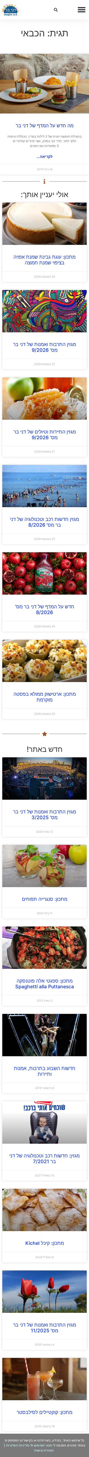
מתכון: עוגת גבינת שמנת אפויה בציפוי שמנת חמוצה (44, 259)
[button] (81, 9)
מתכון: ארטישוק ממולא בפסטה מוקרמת (44, 697)
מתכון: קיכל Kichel (44, 1243)
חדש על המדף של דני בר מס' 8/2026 (44, 609)
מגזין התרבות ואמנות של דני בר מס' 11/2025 (44, 1327)
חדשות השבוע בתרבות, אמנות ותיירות (44, 1071)
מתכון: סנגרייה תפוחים (44, 899)
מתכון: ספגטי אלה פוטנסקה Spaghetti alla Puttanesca (44, 983)
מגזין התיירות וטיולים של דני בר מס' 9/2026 (44, 434)
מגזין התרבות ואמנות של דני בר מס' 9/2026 (44, 347)
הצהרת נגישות (44, 1450)
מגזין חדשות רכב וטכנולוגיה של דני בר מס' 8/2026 (44, 522)
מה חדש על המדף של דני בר (44, 125)
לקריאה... (44, 156)
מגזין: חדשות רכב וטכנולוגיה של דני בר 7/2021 (44, 1158)
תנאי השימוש (43, 1445)
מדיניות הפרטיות (17, 1445)
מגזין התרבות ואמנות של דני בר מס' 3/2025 (44, 814)
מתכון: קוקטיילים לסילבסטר (44, 1412)
